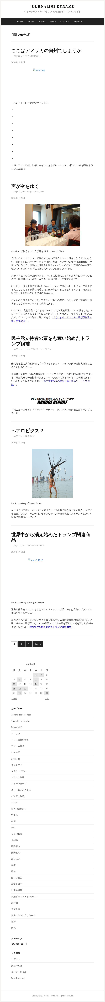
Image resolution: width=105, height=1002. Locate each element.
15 (36, 684)
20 (25, 688)
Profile (78, 21)
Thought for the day (34, 191)
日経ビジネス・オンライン (38, 349)
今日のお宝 (16, 833)
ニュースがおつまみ (21, 790)
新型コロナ (16, 883)
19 (20, 688)
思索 (13, 865)
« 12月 (14, 698)
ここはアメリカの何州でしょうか (46, 50)
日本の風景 (16, 890)
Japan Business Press (35, 545)
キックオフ (16, 764)
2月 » (47, 698)
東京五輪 (15, 909)
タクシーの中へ (19, 771)
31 (47, 693)
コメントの (18, 971)
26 (20, 693)
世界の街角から (33, 55)
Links (53, 21)
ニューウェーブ (19, 783)
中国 (13, 821)
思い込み (15, 858)
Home (20, 21)
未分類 (14, 902)
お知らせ (15, 758)
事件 (13, 827)
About (31, 21)
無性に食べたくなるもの (23, 915)
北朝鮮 (14, 840)
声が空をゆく (25, 186)
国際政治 (15, 852)
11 (14, 684)
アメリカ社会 (17, 746)
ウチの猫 (15, 752)
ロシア (14, 802)
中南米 (14, 815)
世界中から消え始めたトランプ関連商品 (50, 537)
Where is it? (16, 727)
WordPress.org (18, 978)
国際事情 (29, 436)
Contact (64, 21)
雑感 (13, 927)
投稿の (16, 965)
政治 (13, 871)
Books (42, 21)
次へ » (38, 644)
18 (14, 688)
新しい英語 (16, 877)
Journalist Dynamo (52, 6)
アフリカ (15, 733)
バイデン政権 (17, 796)
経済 (13, 921)
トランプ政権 (17, 777)
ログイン (15, 959)
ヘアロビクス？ (27, 430)
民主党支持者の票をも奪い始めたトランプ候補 (50, 341)
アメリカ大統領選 (20, 739)
